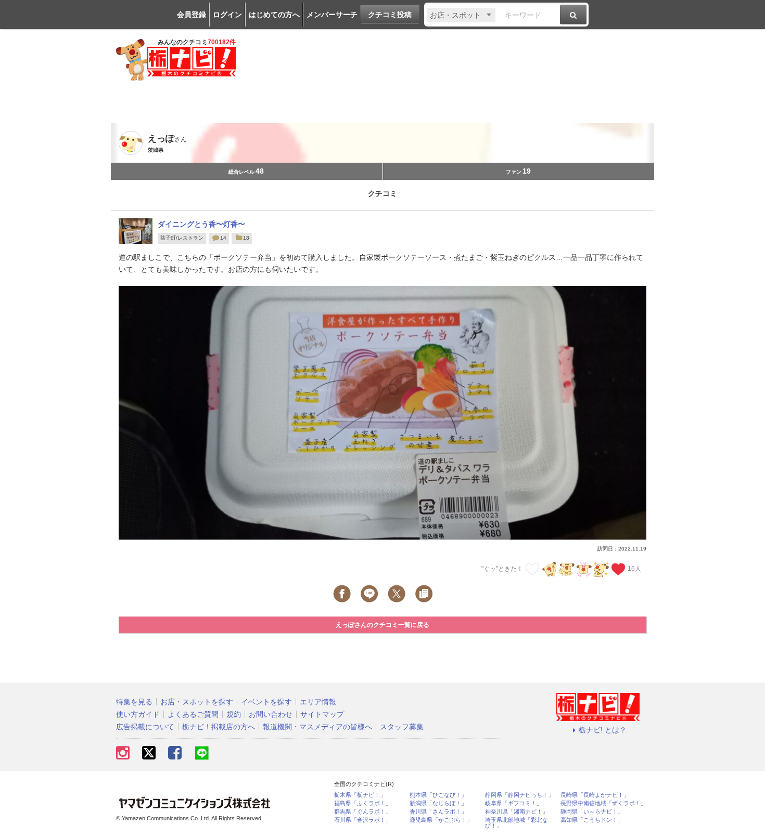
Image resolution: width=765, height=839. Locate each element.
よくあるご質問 (193, 714)
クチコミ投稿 (390, 14)
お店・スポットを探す (196, 702)
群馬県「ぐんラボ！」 (362, 812)
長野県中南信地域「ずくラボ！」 (603, 803)
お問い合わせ (270, 714)
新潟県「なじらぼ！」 (438, 803)
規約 (233, 714)
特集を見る (134, 702)
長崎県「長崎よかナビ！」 (594, 795)
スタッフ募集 (402, 727)
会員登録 (191, 14)
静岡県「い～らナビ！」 (591, 812)
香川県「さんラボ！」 (438, 812)
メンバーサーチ (332, 14)
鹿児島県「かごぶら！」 (441, 820)
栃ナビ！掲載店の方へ (218, 727)
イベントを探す (266, 702)
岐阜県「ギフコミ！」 (513, 803)
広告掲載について (145, 727)
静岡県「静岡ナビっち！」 (519, 795)
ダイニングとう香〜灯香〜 (201, 224)
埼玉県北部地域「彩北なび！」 (516, 823)
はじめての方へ (274, 14)
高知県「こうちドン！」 (591, 820)
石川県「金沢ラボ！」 (362, 820)
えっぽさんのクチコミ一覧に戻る (382, 624)
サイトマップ (322, 714)
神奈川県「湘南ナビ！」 (516, 812)
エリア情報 (318, 702)
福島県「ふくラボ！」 (362, 803)
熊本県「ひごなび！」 (438, 795)
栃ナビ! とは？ (603, 730)
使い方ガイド (138, 714)
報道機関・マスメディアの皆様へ (317, 727)
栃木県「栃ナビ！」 (360, 795)
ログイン (227, 14)
